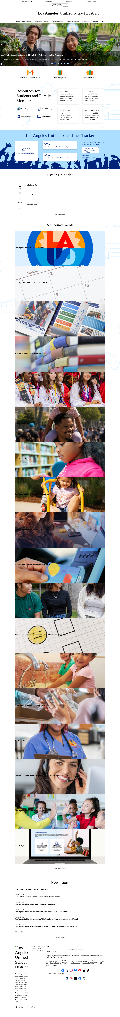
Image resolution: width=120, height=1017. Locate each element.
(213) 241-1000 (38, 950)
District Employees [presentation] (60, 78)
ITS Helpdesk (89, 91)
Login (19, 1007)
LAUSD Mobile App (92, 110)
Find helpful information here (69, 59)
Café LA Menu (65, 110)
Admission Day (32, 185)
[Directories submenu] (86, 21)
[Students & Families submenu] (58, 21)
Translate (65, 6)
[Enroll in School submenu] (27, 21)
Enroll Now (64, 91)
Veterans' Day (32, 205)
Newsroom (60, 882)
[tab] (30, 73)
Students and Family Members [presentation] (30, 78)
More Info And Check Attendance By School (89, 150)
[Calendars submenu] (96, 21)
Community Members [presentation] (89, 78)
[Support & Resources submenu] (73, 21)
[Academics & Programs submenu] (42, 21)
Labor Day (31, 195)
